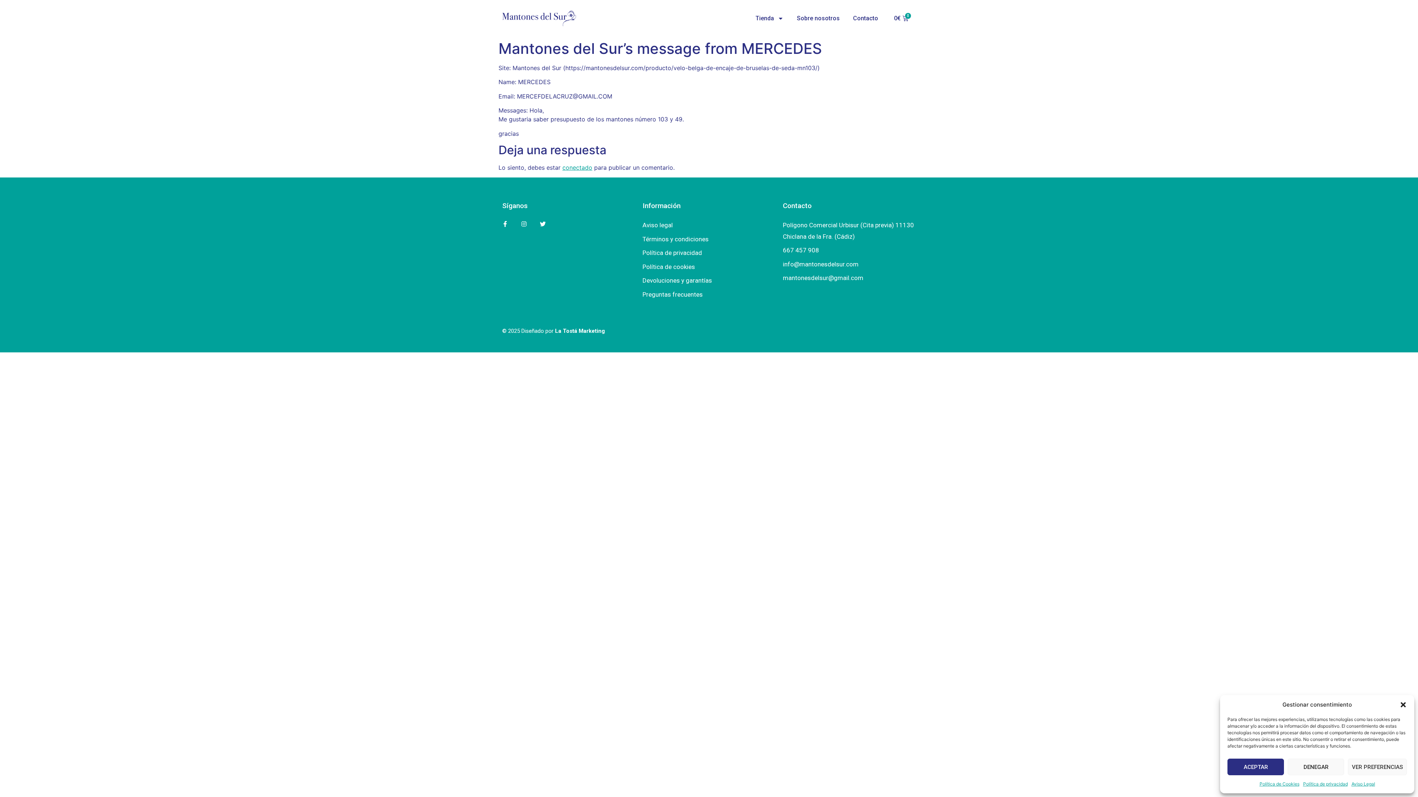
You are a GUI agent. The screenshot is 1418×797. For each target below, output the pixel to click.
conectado (577, 167)
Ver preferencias (1377, 767)
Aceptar (1256, 767)
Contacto (865, 18)
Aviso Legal (1363, 784)
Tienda (765, 18)
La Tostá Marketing (580, 331)
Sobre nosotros (818, 18)
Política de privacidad (1325, 784)
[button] (1403, 704)
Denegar (1316, 767)
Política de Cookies (1279, 784)
